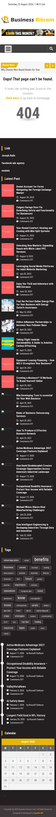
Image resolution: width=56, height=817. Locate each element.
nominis (6, 170)
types (22, 627)
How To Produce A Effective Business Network (31, 432)
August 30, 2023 (27, 197)
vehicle (6, 634)
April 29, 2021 (26, 368)
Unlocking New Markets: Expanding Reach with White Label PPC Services (34, 248)
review (18, 611)
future (28, 578)
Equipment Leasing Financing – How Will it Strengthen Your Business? (35, 362)
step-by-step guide (42, 611)
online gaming (21, 605)
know (21, 598)
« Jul (4, 795)
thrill (5, 622)
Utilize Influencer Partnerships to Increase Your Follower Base (34, 324)
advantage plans (11, 560)
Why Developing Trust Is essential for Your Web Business (34, 397)
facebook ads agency (13, 163)
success (33, 616)
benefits (41, 559)
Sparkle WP (38, 813)
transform (8, 628)
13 (28, 767)
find (18, 579)
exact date (34, 573)
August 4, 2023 (26, 256)
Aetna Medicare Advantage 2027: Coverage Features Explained (33, 450)
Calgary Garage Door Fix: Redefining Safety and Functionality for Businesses (35, 210)
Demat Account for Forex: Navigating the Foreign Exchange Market (33, 189)
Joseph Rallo (8, 155)
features (46, 573)
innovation (9, 590)
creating (46, 568)
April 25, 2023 (26, 329)
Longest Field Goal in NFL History (26, 715)
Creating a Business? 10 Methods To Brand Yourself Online (34, 379)
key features (8, 599)
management (35, 599)
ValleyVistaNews (16, 686)
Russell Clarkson (36, 653)
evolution (22, 573)
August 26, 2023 (27, 218)
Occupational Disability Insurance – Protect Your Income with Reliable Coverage (35, 489)
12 (20, 767)
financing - (7, 579)
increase (34, 585)
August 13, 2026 (27, 476)
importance (20, 585)
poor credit (7, 611)
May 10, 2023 (25, 312)
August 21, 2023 (27, 235)
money (7, 605)
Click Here (12, 98)
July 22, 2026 (25, 514)
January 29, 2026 (17, 719)
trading (38, 622)
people (35, 605)
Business (8, 567)
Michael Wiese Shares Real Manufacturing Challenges (30, 509)
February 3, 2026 (17, 690)
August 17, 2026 (27, 455)
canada (22, 567)
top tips (25, 622)
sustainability (46, 616)
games (39, 579)
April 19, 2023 (26, 350)
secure (28, 611)
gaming (6, 585)
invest (40, 591)
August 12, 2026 (27, 497)
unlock (32, 628)
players (46, 605)
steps (6, 616)
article (26, 560)
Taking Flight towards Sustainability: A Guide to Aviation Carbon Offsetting (34, 342)
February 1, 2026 (17, 705)
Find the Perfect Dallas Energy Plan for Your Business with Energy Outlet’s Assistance (35, 304)
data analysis (9, 573)
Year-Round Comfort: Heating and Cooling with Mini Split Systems (34, 230)
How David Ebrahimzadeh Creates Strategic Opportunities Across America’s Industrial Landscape (34, 468)
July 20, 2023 (25, 274)
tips (14, 622)
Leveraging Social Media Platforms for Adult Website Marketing (35, 268)
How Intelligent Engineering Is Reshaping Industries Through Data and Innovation (35, 527)
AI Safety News (15, 701)
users (43, 628)
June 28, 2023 (26, 291)
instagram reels (26, 591)
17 (5, 773)
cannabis (34, 568)
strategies (19, 616)
